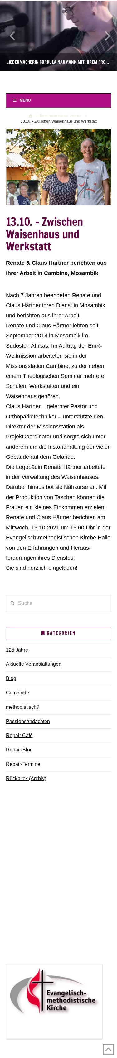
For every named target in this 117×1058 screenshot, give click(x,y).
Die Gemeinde (26, 809)
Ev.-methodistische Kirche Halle (58, 81)
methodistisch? (22, 707)
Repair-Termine (23, 764)
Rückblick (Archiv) (26, 778)
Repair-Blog (19, 749)
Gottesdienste (33, 836)
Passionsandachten (28, 721)
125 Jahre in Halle (30, 924)
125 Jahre (17, 650)
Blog (11, 678)
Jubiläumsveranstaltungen (47, 933)
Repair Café (19, 735)
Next (103, 35)
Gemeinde (17, 692)
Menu (25, 100)
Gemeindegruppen (30, 818)
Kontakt (18, 863)
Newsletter (22, 854)
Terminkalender (27, 827)
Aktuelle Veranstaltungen (33, 664)
